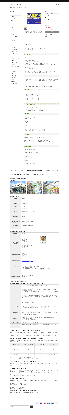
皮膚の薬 (13, 60)
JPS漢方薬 (13, 18)
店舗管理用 (13, 79)
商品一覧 (14, 7)
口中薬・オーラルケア (15, 51)
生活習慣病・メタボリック (16, 71)
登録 (31, 406)
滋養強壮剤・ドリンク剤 (16, 29)
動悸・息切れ (14, 47)
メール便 (12, 20)
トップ (11, 7)
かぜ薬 (13, 34)
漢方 (11, 14)
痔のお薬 (13, 69)
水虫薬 (13, 64)
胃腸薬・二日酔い (14, 42)
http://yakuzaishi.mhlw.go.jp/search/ (27, 261)
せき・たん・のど (14, 38)
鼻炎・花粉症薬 (14, 36)
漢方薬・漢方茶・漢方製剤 (16, 32)
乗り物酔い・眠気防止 (15, 58)
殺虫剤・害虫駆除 (14, 75)
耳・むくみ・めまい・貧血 (16, 53)
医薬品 (12, 25)
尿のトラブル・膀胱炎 (15, 55)
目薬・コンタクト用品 (15, 66)
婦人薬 (13, 45)
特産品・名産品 (13, 81)
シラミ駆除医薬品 (14, 49)
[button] (54, 4)
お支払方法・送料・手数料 (18, 170)
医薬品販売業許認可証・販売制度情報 (34, 170)
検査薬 (13, 73)
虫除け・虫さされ (14, 62)
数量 (45, 21)
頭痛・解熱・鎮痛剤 (15, 40)
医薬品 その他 (14, 77)
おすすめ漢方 (14, 16)
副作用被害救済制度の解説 (50, 170)
